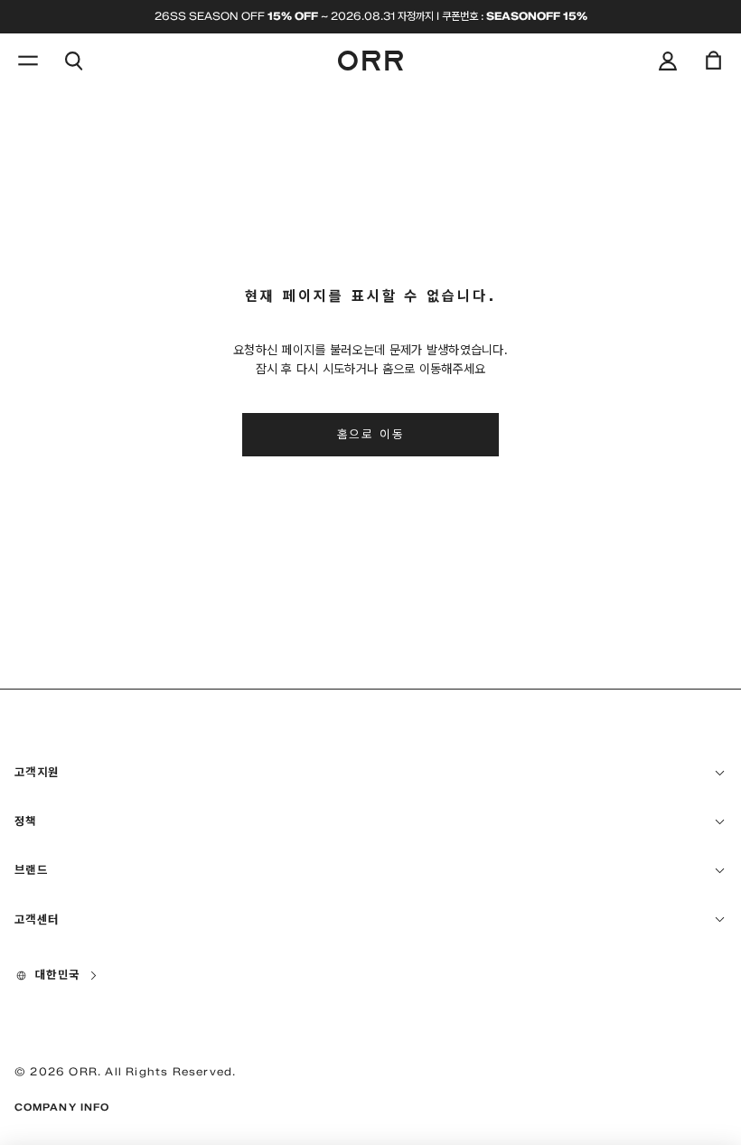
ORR (83, 1071)
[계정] (667, 60)
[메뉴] (28, 60)
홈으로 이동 (371, 434)
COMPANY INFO (61, 1107)
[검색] (73, 60)
